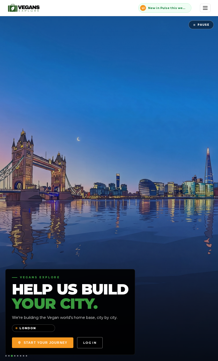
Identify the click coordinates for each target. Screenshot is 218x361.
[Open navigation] (205, 8)
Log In (90, 343)
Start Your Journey (46, 343)
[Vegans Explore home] (24, 7)
